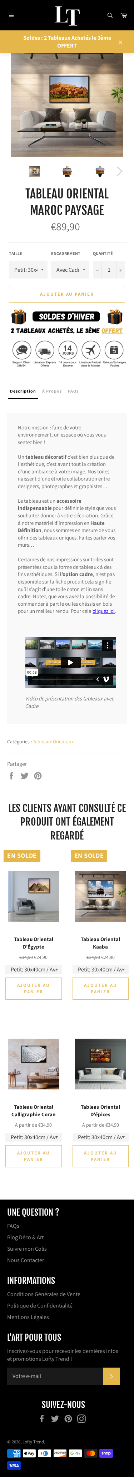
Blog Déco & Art (25, 1237)
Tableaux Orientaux (53, 741)
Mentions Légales (28, 1317)
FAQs (13, 1226)
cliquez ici (104, 610)
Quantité (103, 253)
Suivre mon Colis (27, 1248)
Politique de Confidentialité (40, 1305)
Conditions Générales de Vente (43, 1294)
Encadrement (65, 253)
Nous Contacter (25, 1260)
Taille (15, 253)
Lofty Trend (33, 1442)
